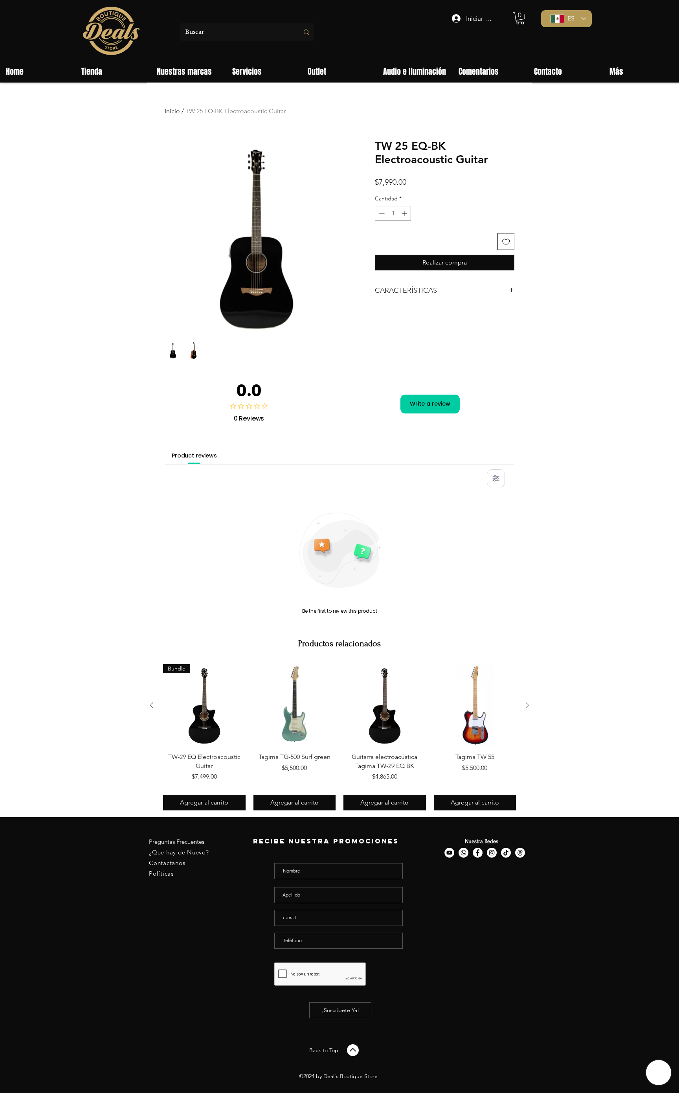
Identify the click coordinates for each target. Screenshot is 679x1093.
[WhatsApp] (463, 853)
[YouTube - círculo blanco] (449, 853)
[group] (339, 737)
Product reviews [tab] (194, 455)
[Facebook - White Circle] (478, 853)
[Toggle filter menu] (496, 478)
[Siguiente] (527, 705)
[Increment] (405, 213)
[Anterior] (151, 705)
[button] (520, 18)
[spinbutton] (393, 213)
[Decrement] (381, 213)
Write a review (430, 404)
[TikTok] (506, 853)
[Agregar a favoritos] (506, 241)
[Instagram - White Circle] (492, 853)
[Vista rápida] (294, 705)
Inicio (172, 111)
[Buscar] (306, 32)
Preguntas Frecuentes (176, 841)
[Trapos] (520, 853)
